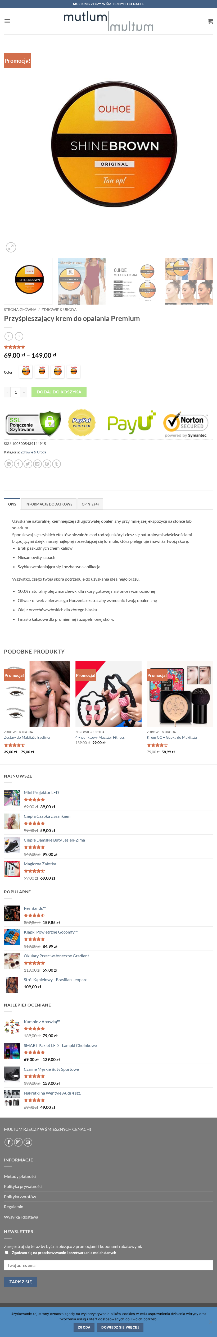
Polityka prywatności (23, 1186)
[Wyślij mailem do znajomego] (37, 464)
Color (8, 372)
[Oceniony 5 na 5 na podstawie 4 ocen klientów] (108, 347)
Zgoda (84, 1327)
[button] (7, 21)
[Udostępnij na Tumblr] (56, 464)
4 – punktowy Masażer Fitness (100, 737)
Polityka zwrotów (20, 1196)
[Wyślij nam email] (28, 1142)
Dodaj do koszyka (59, 391)
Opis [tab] (12, 504)
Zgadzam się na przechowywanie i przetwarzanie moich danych (64, 1252)
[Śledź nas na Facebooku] (8, 1142)
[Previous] (15, 149)
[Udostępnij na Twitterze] (28, 464)
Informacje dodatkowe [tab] (48, 504)
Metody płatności (20, 1176)
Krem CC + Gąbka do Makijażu (172, 737)
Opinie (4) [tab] (90, 504)
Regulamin (13, 1206)
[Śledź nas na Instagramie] (18, 1142)
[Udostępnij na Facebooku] (18, 464)
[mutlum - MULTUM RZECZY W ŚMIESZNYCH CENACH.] (108, 21)
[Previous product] (19, 336)
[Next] (202, 149)
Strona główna (20, 309)
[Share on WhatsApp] (8, 464)
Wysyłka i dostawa (21, 1216)
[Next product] (8, 336)
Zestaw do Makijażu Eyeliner (27, 737)
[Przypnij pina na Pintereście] (47, 464)
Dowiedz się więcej (120, 1327)
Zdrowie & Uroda (59, 309)
